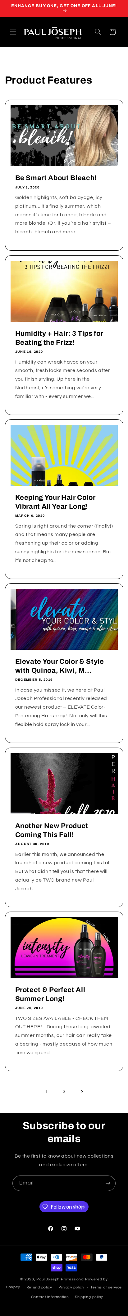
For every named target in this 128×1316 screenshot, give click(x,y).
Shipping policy (89, 1297)
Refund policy (39, 1287)
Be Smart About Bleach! (56, 178)
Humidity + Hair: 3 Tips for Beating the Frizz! (59, 338)
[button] (13, 32)
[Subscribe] (108, 1183)
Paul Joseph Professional (60, 1279)
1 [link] (46, 1091)
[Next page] (82, 1092)
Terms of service (106, 1287)
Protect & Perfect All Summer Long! (50, 994)
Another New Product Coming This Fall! (51, 830)
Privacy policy (71, 1287)
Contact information (50, 1297)
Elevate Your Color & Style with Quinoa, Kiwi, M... (59, 666)
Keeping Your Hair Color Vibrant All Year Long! (55, 502)
